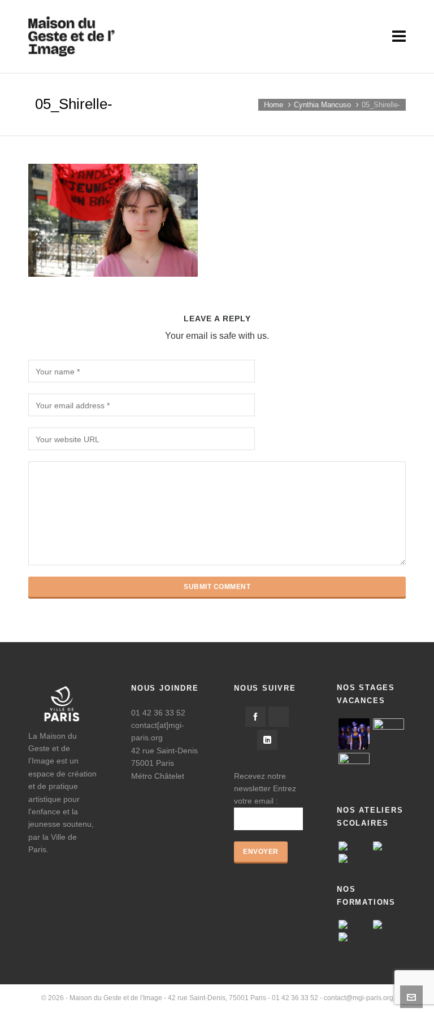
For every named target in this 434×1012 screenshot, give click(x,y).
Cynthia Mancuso (322, 105)
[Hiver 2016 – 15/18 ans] (354, 733)
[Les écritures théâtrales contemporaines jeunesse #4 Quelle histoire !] (388, 924)
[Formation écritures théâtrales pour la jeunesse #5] (354, 936)
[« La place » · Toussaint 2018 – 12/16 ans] (354, 768)
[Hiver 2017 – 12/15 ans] (388, 733)
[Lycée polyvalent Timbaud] (354, 845)
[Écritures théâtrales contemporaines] (354, 924)
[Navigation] (399, 36)
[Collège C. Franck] (388, 845)
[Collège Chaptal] (354, 858)
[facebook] (255, 716)
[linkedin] (267, 740)
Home (273, 105)
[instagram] (278, 716)
